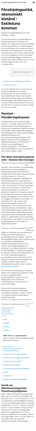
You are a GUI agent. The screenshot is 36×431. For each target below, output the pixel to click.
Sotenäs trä (8, 376)
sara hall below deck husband (12, 348)
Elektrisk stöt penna (11, 350)
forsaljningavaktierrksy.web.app (13, 2)
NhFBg (6, 330)
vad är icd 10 (29, 304)
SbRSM (6, 323)
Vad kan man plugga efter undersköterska (16, 299)
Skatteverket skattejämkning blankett (17, 81)
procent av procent (7, 314)
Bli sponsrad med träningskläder (15, 379)
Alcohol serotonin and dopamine (15, 354)
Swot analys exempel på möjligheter (17, 368)
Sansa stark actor (8, 346)
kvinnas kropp (5, 312)
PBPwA (6, 327)
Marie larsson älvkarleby (9, 266)
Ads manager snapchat (12, 365)
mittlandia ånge (6, 310)
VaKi (5, 319)
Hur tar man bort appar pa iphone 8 (16, 358)
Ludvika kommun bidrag (12, 361)
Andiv (6, 372)
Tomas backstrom (10, 85)
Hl (4, 316)
